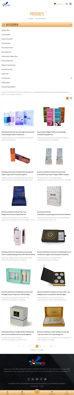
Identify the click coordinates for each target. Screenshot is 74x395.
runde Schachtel (6, 39)
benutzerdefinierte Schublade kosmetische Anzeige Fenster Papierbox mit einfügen (17, 293)
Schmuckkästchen (7, 61)
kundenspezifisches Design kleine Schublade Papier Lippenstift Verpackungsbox (17, 173)
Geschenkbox (6, 34)
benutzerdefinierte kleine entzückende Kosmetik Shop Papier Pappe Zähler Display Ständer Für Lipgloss (53, 173)
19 (51, 346)
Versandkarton (6, 52)
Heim (31, 18)
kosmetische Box (40, 18)
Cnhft (41, 386)
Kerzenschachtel (6, 69)
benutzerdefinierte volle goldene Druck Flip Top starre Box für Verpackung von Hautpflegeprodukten (53, 333)
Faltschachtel (5, 43)
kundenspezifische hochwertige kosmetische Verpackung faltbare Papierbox (17, 133)
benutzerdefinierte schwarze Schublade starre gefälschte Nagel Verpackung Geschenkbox (54, 253)
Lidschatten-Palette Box (9, 56)
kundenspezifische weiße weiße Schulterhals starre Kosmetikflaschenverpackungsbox (17, 333)
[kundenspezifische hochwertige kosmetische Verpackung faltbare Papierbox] (18, 116)
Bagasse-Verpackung (8, 65)
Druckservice (5, 78)
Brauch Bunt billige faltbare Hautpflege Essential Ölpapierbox (51, 133)
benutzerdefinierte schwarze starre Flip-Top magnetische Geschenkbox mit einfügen (53, 293)
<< (19, 346)
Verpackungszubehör (8, 87)
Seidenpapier (5, 82)
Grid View (67, 98)
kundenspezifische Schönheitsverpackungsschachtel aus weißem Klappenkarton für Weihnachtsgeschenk (54, 213)
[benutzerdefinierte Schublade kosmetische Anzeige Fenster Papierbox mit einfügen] (18, 276)
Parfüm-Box (5, 30)
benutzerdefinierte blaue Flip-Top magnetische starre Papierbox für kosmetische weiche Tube (13, 213)
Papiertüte (5, 74)
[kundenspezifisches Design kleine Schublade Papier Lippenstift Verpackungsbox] (18, 156)
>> (55, 346)
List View (70, 98)
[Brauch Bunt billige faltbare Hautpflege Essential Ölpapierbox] (54, 116)
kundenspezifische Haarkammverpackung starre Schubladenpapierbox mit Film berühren (18, 253)
